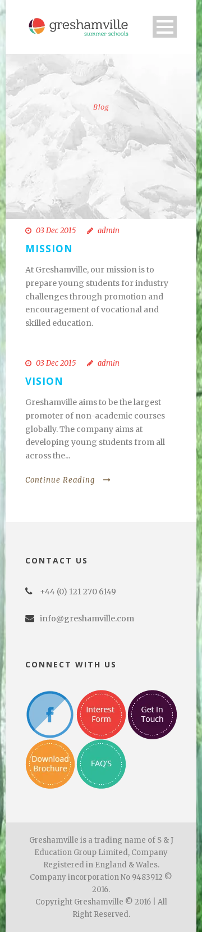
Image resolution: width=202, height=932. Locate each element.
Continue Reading (60, 480)
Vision (44, 381)
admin (109, 230)
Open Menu (165, 27)
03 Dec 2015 (56, 230)
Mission (49, 248)
